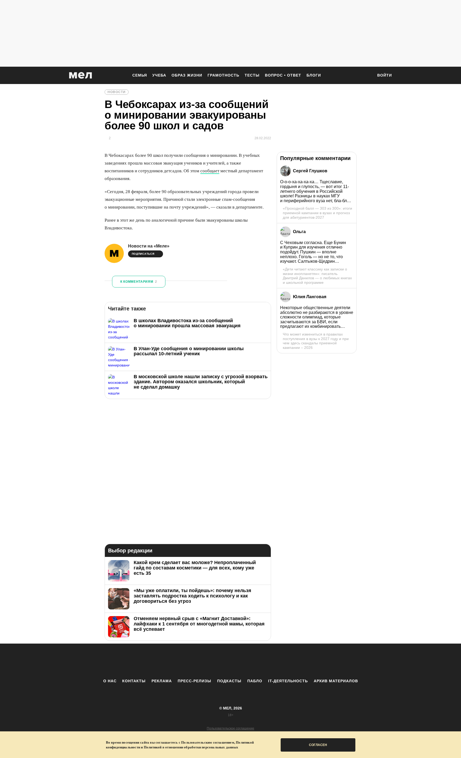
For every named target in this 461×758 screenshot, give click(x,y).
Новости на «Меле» (148, 246)
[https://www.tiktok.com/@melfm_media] (230, 661)
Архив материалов (336, 681)
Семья (139, 75)
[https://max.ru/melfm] (274, 661)
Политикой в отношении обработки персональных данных (191, 747)
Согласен (318, 745)
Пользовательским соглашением (207, 742)
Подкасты (229, 681)
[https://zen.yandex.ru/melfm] (201, 661)
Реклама (162, 681)
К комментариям (138, 282)
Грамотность (223, 75)
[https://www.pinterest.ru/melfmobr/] (245, 661)
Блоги (314, 75)
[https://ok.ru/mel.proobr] (260, 661)
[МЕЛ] (80, 75)
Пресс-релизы (194, 681)
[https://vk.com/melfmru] (215, 661)
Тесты (252, 75)
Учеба (159, 75)
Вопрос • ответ (283, 75)
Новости (117, 92)
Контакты (134, 681)
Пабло (254, 681)
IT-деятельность (288, 681)
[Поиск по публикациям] (366, 75)
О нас (110, 681)
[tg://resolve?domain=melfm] (186, 661)
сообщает (209, 170)
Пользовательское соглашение (230, 728)
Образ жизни (187, 75)
